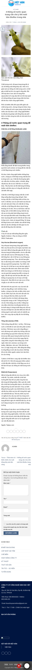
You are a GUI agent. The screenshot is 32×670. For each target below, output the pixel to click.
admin (24, 22)
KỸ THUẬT (16, 9)
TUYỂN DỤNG (6, 572)
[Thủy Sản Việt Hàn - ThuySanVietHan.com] (16, 3)
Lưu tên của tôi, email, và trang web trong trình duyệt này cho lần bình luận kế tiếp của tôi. (16, 526)
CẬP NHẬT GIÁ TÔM (8, 551)
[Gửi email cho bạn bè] (17, 431)
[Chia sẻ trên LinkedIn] (24, 431)
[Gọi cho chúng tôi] (6, 653)
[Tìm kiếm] (30, 3)
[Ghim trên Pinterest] (20, 431)
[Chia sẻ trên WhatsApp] (7, 431)
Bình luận (7, 483)
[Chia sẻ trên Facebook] (11, 431)
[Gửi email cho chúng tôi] (3, 653)
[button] (2, 3)
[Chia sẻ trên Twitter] (14, 431)
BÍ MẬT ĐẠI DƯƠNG (8, 547)
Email (6, 507)
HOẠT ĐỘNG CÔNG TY (9, 558)
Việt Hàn (8, 647)
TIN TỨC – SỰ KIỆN (8, 568)
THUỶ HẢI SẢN (6, 565)
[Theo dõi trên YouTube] (9, 653)
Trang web (7, 515)
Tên (5, 498)
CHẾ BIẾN (4, 554)
